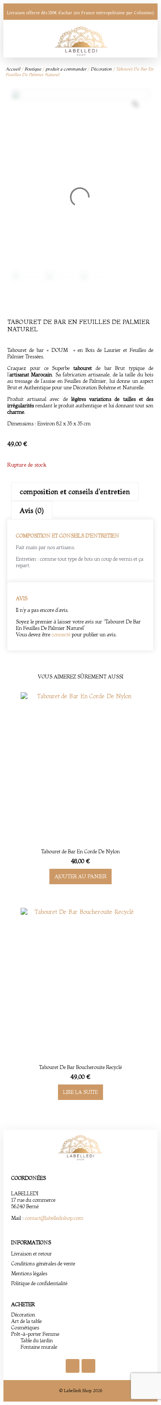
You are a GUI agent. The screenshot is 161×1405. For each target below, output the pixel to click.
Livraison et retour (31, 1253)
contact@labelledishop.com (54, 1218)
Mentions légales (29, 1273)
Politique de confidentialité (39, 1283)
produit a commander (66, 69)
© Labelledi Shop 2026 (80, 1390)
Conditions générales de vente (43, 1263)
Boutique (32, 69)
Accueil (13, 69)
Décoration (101, 69)
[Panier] (136, 38)
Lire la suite (80, 1092)
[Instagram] (88, 1366)
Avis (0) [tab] (32, 510)
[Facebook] (72, 1366)
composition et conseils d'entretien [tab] (75, 491)
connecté (61, 634)
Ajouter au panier (80, 876)
